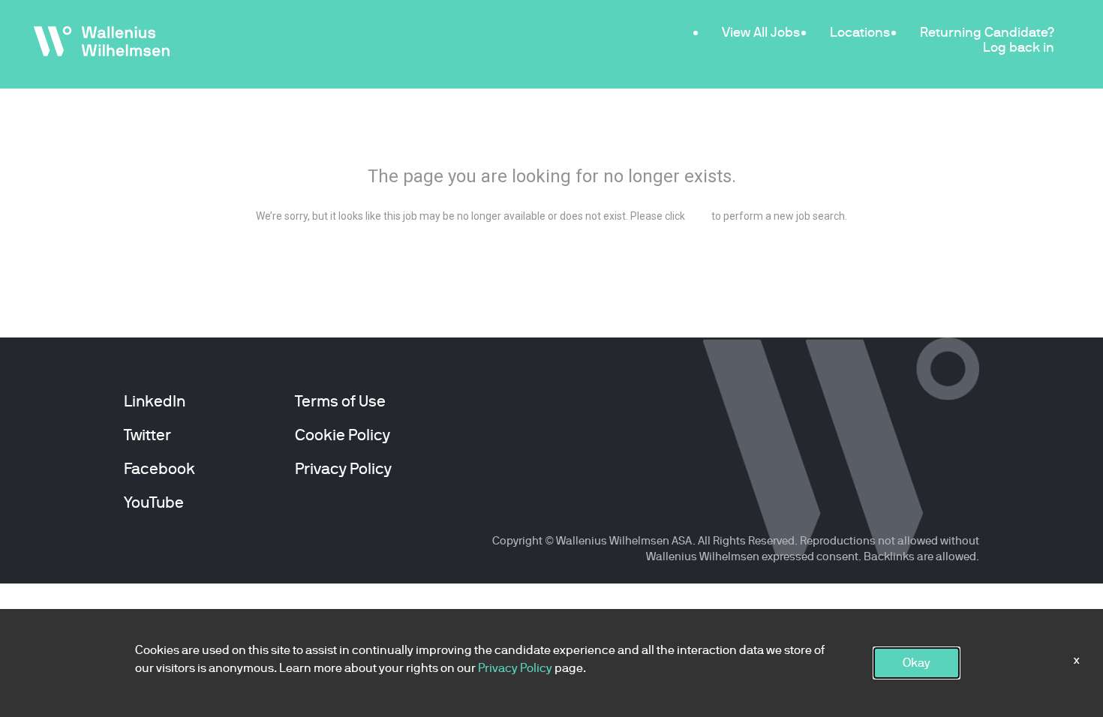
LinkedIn (154, 401)
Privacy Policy (343, 469)
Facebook (159, 469)
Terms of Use (340, 401)
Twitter (147, 435)
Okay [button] (916, 663)
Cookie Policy (342, 435)
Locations (860, 32)
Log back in (1018, 47)
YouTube (154, 503)
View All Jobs (761, 32)
